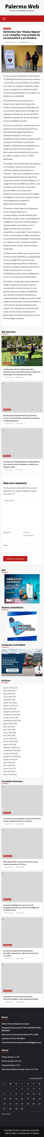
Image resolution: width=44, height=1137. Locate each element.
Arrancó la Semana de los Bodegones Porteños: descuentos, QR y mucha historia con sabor (20, 953)
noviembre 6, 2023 (23, 42)
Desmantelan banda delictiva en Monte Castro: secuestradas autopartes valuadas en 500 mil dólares (21, 418)
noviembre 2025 (10, 714)
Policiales (7, 28)
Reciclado (7, 813)
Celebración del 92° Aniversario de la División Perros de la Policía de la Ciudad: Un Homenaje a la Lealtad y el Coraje (22, 372)
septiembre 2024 (10, 756)
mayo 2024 (7, 768)
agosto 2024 (8, 759)
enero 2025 (7, 744)
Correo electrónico (28, 533)
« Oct (4, 1114)
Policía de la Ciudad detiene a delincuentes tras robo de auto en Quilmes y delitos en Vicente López (21, 464)
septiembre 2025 (10, 720)
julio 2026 (7, 690)
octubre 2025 (8, 717)
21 (10, 1104)
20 (4, 1104)
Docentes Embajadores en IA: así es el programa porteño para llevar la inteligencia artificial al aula (21, 907)
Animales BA (7, 991)
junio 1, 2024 (19, 423)
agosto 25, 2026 (20, 913)
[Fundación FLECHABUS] (22, 662)
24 (28, 1104)
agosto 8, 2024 (19, 377)
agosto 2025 (8, 723)
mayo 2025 (7, 732)
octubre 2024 (8, 753)
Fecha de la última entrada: (13, 1069)
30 (22, 1109)
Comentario (9, 500)
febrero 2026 (8, 705)
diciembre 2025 (9, 711)
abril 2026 (7, 699)
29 (16, 1109)
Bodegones (7, 945)
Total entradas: (8, 1065)
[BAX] (22, 588)
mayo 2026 (7, 697)
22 (16, 1104)
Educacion (7, 899)
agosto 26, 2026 (20, 824)
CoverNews (22, 1133)
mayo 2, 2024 (19, 470)
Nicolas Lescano (10, 42)
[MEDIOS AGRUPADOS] (22, 626)
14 (10, 1099)
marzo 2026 (8, 702)
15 (16, 1099)
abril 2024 (7, 771)
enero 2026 (7, 708)
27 (4, 1109)
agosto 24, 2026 (20, 958)
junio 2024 (7, 765)
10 (28, 1094)
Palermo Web (22, 6)
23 (22, 1104)
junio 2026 (7, 693)
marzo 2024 (8, 774)
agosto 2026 (8, 688)
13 (4, 1099)
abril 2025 (7, 735)
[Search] (39, 18)
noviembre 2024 (10, 750)
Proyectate (7, 856)
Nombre (7, 532)
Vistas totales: (8, 1061)
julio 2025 (7, 726)
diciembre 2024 (9, 747)
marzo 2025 (8, 738)
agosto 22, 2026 (20, 1002)
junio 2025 (7, 729)
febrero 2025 (8, 741)
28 (10, 1109)
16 (22, 1099)
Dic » (9, 1114)
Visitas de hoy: (8, 1057)
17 (28, 1099)
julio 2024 (7, 762)
